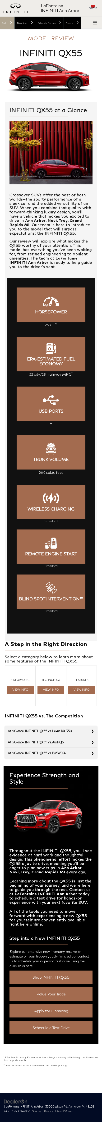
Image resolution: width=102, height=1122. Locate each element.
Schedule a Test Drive (51, 1027)
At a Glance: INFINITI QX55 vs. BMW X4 (37, 753)
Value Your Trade (51, 994)
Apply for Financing (51, 1010)
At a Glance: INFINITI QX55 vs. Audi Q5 (36, 742)
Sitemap (37, 1111)
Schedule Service (47, 23)
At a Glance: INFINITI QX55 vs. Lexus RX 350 (40, 731)
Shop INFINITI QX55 (51, 977)
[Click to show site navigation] (95, 22)
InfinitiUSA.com (64, 1111)
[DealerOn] (16, 1101)
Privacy (48, 1111)
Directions (22, 23)
